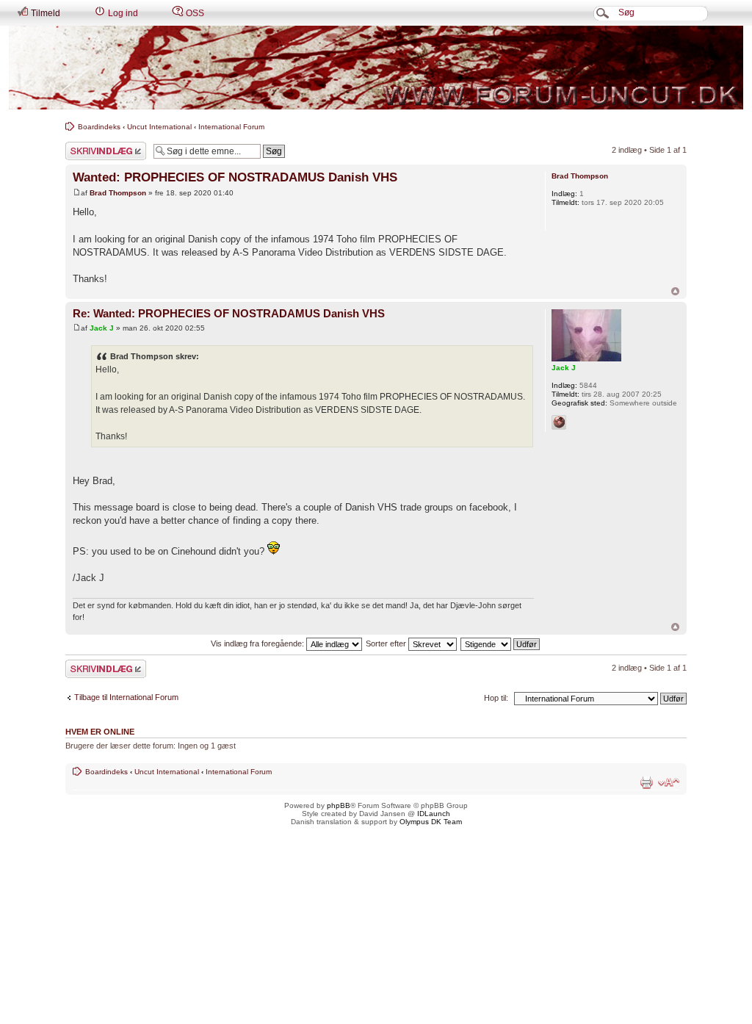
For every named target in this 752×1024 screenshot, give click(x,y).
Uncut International (159, 127)
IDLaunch (433, 814)
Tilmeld (44, 13)
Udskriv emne (646, 782)
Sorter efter (387, 643)
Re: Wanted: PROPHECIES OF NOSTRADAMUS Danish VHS (229, 313)
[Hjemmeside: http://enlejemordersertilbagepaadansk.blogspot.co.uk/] (559, 422)
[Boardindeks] (376, 67)
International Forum (231, 127)
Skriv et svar (88, 146)
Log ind (122, 13)
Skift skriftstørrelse (668, 782)
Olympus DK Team (431, 822)
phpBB (338, 805)
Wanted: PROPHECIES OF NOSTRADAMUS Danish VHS (235, 177)
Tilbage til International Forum (126, 697)
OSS (194, 13)
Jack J (102, 328)
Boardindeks (99, 127)
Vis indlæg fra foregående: (258, 643)
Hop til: (496, 697)
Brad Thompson (118, 193)
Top (675, 291)
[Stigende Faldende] (500, 643)
